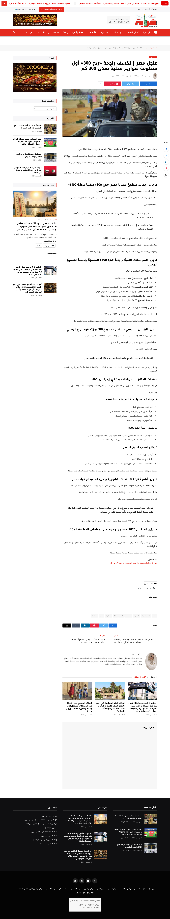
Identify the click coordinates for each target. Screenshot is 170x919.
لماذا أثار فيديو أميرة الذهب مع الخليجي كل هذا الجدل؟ (28, 126)
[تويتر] (166, 155)
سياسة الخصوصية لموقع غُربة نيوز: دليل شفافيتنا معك (37, 889)
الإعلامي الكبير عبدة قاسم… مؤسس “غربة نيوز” (40, 820)
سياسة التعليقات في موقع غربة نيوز (44, 832)
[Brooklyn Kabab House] (35, 92)
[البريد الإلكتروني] (166, 174)
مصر (101, 616)
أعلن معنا (142, 889)
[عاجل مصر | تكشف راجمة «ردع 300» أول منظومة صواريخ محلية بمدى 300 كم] (109, 113)
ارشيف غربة (112, 889)
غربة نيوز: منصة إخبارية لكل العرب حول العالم (41, 824)
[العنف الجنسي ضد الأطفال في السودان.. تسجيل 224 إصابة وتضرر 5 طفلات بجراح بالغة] (77, 691)
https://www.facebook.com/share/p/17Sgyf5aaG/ (134, 563)
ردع (115, 616)
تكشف (128, 616)
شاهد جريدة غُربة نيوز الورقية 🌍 (25, 9)
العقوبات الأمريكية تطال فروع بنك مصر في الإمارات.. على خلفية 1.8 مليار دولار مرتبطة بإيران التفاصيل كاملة (142, 707)
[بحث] (14, 32)
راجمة (121, 616)
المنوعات (53, 220)
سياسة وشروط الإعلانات (48, 843)
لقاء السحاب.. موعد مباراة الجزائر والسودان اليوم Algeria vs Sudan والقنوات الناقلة (27, 141)
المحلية (136, 616)
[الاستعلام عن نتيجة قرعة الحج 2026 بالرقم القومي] (50, 157)
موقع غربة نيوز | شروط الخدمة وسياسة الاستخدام (76, 889)
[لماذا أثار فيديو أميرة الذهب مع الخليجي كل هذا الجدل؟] (50, 129)
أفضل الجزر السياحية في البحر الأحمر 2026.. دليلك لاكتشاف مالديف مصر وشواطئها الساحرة (110, 707)
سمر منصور (148, 76)
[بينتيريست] (166, 168)
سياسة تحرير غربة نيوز (49, 835)
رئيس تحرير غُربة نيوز (49, 816)
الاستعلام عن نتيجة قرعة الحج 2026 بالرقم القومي (29, 155)
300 (154, 616)
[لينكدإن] (166, 161)
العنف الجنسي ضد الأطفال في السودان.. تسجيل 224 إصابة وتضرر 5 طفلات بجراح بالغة (79, 707)
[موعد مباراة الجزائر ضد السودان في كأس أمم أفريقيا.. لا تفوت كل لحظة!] (50, 171)
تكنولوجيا (91, 32)
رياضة (65, 32)
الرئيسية (146, 32)
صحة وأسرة (77, 32)
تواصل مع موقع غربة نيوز (85, 892)
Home (141, 47)
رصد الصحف (43, 32)
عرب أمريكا (105, 32)
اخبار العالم (119, 32)
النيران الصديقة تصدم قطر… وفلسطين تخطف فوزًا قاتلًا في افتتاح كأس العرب (133, 641)
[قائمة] (155, 32)
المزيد (31, 32)
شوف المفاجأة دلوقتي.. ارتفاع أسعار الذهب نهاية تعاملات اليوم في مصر (86, 641)
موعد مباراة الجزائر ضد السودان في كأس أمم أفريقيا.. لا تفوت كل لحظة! (28, 170)
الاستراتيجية (146, 616)
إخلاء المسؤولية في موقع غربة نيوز (45, 839)
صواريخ (108, 616)
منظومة (94, 616)
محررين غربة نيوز (51, 828)
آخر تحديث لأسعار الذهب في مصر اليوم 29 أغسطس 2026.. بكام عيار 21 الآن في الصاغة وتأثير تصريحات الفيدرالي (27, 288)
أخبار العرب (133, 32)
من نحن (152, 889)
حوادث (56, 32)
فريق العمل (100, 889)
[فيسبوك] (166, 149)
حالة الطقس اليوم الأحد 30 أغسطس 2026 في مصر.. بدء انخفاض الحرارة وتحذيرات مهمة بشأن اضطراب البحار (124, 3)
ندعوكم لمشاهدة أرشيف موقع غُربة (51, 9)
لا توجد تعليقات (124, 76)
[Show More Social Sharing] (100, 84)
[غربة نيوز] (146, 20)
